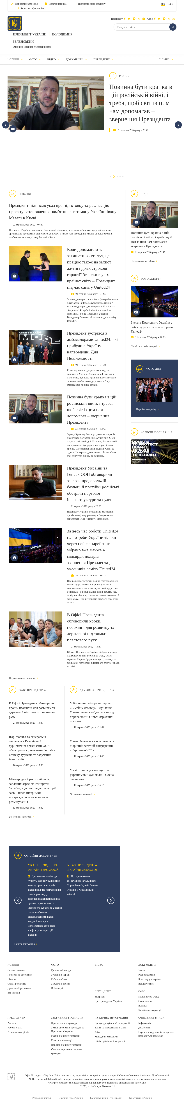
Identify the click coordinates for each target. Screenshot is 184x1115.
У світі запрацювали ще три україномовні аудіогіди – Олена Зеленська (92, 774)
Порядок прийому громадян (66, 1044)
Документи (147, 964)
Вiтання (12, 979)
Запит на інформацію (32, 8)
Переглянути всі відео (143, 261)
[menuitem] (17, 59)
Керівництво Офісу (148, 996)
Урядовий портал (41, 1098)
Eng (171, 3)
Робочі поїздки (59, 979)
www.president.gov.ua (59, 1082)
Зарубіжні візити (60, 983)
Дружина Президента (19, 988)
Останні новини (16, 970)
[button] (130, 18)
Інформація (144, 1023)
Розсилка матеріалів (18, 1032)
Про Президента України (108, 1001)
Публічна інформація (111, 1017)
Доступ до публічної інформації (112, 1023)
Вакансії (142, 1005)
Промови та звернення (20, 974)
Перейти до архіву (146, 409)
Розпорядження (146, 974)
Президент (103, 991)
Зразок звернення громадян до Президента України (67, 1029)
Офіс (141, 991)
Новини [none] (14, 59)
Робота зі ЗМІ (15, 1027)
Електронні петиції (61, 1040)
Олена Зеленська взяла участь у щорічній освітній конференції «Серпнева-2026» (92, 745)
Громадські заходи (61, 970)
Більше (165, 59)
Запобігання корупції (149, 1010)
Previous (18, 900)
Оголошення (145, 1001)
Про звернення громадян (64, 1023)
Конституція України (149, 979)
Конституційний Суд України (106, 1098)
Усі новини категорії (20, 816)
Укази (141, 970)
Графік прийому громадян (65, 1035)
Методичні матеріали (106, 1036)
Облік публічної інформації (110, 1041)
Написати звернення (26, 3)
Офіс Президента (17, 983)
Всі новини (14, 992)
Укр (163, 3)
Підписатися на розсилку (91, 3)
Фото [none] (33, 59)
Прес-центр (16, 1017)
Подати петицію (57, 3)
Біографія (100, 996)
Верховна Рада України (70, 1098)
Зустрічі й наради (60, 974)
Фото (55, 964)
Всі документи (146, 983)
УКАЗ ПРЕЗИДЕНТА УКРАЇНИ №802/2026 (82, 867)
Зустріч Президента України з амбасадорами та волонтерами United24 (152, 326)
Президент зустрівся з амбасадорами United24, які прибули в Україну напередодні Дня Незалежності (92, 345)
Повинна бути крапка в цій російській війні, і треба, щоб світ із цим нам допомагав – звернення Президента (140, 102)
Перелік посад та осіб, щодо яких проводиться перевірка (156, 1033)
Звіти (97, 1032)
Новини (13, 964)
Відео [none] (52, 59)
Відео (99, 964)
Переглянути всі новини (22, 678)
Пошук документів (25, 943)
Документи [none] (75, 59)
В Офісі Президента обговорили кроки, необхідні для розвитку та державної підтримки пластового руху (90, 627)
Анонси (12, 1023)
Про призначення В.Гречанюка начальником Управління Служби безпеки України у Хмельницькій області (82, 885)
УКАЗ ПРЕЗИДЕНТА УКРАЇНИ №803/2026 (43, 867)
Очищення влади (151, 1017)
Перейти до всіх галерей (144, 346)
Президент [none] (102, 59)
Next (110, 900)
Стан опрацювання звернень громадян (66, 1051)
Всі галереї (57, 988)
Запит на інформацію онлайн (110, 1027)
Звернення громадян (67, 1017)
